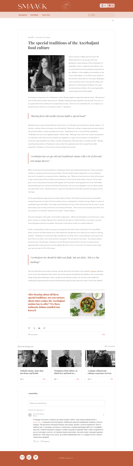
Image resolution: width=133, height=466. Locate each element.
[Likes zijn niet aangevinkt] (34, 441)
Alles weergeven (110, 346)
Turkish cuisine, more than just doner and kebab (31, 372)
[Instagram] (28, 457)
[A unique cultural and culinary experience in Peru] (100, 358)
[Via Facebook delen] (29, 328)
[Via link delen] (44, 328)
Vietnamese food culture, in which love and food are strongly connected (65, 372)
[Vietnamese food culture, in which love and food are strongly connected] (67, 358)
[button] (113, 20)
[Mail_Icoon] (22, 457)
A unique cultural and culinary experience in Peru (99, 372)
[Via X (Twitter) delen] (34, 328)
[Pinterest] (35, 457)
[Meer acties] (103, 415)
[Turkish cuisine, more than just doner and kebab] (33, 358)
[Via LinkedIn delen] (39, 328)
